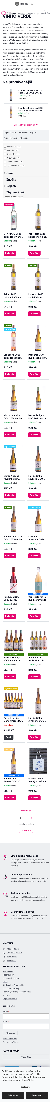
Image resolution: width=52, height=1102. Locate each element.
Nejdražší (34, 132)
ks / (26, 1057)
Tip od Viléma (14, 162)
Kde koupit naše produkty (13, 985)
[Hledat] (32, 4)
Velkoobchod (8, 971)
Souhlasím (37, 1095)
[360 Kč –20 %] (38, 579)
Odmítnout (13, 1095)
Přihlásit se (10, 1033)
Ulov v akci (13, 158)
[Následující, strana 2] (26, 818)
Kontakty (6, 995)
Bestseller (13, 154)
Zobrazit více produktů (24, 125)
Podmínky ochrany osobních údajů (17, 992)
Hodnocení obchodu (11, 978)
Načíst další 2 (26, 810)
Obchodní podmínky (11, 988)
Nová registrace (10, 1038)
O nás (5, 982)
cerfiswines (11, 961)
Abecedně (24, 138)
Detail (8, 737)
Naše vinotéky (8, 975)
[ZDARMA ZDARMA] (14, 640)
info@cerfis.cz (13, 949)
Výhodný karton (15, 165)
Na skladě (13, 147)
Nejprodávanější (10, 138)
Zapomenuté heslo (11, 1042)
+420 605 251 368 (14, 953)
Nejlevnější (23, 132)
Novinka (12, 150)
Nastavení (25, 1087)
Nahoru (27, 830)
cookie (37, 1074)
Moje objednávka (10, 999)
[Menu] (17, 4)
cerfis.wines (12, 957)
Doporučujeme (10, 132)
